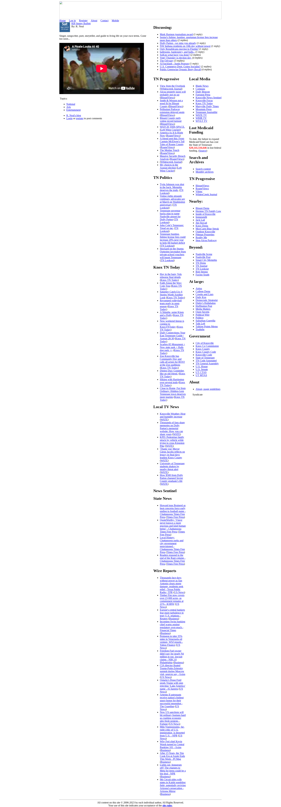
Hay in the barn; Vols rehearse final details (171, 275)
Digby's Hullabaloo (206, 303)
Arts (68, 107)
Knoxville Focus (204, 100)
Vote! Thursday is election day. (176, 57)
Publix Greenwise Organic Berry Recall (180, 69)
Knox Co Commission (207, 346)
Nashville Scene (204, 254)
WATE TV (201, 115)
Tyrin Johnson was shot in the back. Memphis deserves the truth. (172, 187)
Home (62, 20)
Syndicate (198, 394)
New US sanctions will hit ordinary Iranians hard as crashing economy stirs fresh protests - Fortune (173, 718)
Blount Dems (202, 208)
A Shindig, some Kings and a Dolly (172, 313)
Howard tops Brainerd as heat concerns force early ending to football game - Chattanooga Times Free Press (173, 511)
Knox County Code (206, 351)
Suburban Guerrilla (205, 320)
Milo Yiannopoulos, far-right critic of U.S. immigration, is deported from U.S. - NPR (172, 731)
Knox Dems (202, 225)
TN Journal (201, 266)
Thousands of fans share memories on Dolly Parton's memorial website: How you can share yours (172, 428)
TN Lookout (168, 206)
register (79, 118)
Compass (200, 88)
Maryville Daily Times (207, 106)
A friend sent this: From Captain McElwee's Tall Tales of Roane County (172, 141)
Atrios (199, 288)
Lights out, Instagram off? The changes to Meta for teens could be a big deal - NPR (173, 769)
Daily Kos (201, 297)
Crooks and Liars (204, 294)
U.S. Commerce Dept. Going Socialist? (180, 66)
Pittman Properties (205, 234)
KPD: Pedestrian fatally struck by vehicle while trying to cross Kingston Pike (172, 441)
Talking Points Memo (207, 326)
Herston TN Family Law (208, 211)
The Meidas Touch (169, 150)
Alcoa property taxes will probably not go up (173, 93)
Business (173, 618)
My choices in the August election (169, 166)
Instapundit (201, 217)
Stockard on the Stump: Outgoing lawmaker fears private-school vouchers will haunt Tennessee (173, 253)
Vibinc (199, 191)
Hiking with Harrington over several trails (172, 381)
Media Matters (203, 309)
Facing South (202, 274)
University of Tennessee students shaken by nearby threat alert (172, 466)
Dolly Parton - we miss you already (178, 43)
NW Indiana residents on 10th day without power (185, 46)
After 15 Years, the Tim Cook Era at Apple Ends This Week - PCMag (172, 756)
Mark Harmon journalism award (176, 34)
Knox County (203, 349)
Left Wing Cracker (170, 129)
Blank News (202, 85)
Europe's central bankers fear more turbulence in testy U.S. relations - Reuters (172, 614)
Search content (203, 169)
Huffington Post (204, 306)
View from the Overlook (172, 85)
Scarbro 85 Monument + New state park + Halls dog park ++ (172, 347)
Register (83, 20)
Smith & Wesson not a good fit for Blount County (171, 103)
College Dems (203, 291)
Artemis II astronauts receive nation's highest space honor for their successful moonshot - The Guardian (172, 700)
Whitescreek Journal (171, 88)
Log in (72, 20)
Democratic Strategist (207, 300)
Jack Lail (200, 220)
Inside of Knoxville (205, 214)
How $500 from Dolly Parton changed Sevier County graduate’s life (171, 478)
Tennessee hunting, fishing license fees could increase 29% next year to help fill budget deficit (173, 238)
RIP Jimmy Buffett (81, 23)
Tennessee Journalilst (206, 112)
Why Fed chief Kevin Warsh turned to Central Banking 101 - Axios (172, 744)
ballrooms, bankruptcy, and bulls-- (177, 52)
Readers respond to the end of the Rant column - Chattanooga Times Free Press (172, 559)
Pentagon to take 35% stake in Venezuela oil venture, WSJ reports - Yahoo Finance (171, 640)
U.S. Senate (202, 369)
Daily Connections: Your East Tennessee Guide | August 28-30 (172, 335)
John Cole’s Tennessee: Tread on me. (172, 227)
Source (202, 150)
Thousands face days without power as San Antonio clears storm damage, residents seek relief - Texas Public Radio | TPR (171, 585)
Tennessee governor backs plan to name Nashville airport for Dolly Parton (170, 215)
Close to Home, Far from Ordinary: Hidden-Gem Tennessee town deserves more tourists (173, 392)
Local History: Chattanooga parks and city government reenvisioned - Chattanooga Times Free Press (172, 545)
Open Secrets (202, 311)
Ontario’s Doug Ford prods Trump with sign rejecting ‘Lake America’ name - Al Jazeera (172, 684)
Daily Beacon (203, 91)
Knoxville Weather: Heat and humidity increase (172, 415)
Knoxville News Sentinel (208, 97)
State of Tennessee (205, 357)
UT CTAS (201, 372)
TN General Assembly (207, 363)
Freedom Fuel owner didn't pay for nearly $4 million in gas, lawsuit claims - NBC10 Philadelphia (172, 656)
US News (179, 592)
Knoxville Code (204, 354)
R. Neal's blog (73, 115)
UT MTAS (201, 375)
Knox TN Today (169, 280)
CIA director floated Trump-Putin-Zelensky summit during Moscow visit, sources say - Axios (172, 670)
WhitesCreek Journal (206, 194)
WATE (164, 419)
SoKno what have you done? (175, 54)
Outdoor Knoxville (205, 231)
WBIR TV (201, 118)
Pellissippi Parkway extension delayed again (172, 111)
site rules (167, 805)
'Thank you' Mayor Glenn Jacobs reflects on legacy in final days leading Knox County (172, 453)
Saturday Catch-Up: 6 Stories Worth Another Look (171, 294)
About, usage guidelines (208, 389)
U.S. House (202, 366)
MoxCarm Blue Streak (207, 228)
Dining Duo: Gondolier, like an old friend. (172, 372)
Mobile (115, 20)
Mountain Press (204, 109)
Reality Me (201, 237)
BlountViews (167, 97)
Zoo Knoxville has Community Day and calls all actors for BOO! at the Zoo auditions (172, 360)
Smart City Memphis (206, 260)
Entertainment (73, 110)
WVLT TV (201, 121)
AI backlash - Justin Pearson (174, 63)
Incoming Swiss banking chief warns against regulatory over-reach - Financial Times (172, 626)
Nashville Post (203, 257)
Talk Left (200, 323)
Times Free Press (175, 517)
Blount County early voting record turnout (170, 119)
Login (69, 118)
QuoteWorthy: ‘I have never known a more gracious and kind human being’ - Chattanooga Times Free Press (173, 526)
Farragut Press (203, 94)
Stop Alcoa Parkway (206, 240)
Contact (104, 20)
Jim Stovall (201, 222)
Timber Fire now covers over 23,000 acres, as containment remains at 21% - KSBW (172, 599)
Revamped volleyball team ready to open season (171, 303)
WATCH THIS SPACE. (172, 126)
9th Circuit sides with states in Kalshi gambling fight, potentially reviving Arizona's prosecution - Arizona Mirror (173, 785)
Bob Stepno (202, 271)
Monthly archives (205, 171)
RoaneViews (173, 135)
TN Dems (201, 263)
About (94, 20)
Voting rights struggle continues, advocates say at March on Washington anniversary (172, 200)
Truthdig (200, 329)
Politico (199, 317)
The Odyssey (167, 60)
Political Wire (202, 314)
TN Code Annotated (206, 360)
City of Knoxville (205, 343)
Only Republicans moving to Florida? (179, 49)
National (70, 104)
